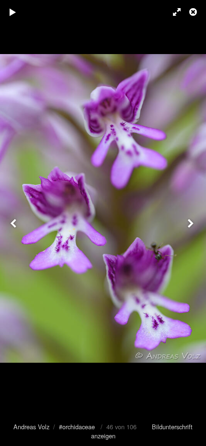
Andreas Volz (31, 426)
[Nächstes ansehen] (191, 223)
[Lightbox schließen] (194, 12)
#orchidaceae (77, 426)
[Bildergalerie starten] (13, 12)
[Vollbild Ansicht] (172, 12)
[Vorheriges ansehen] (14, 223)
